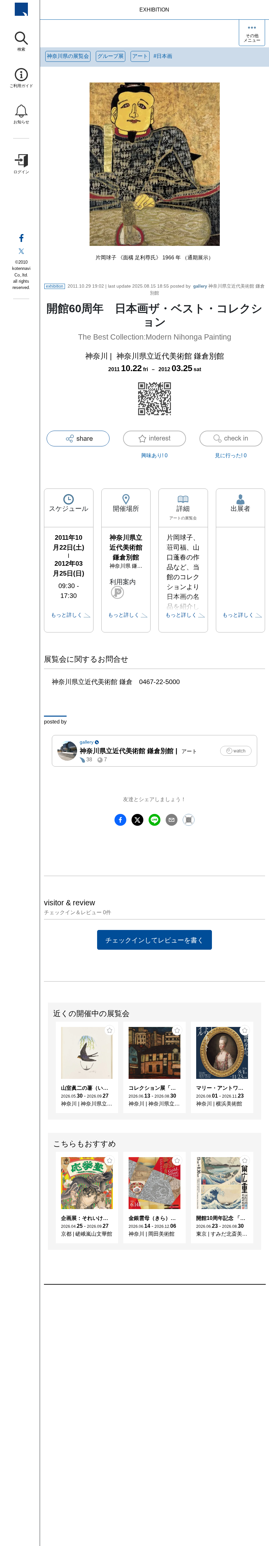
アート (140, 56)
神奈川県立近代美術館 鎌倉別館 (170, 356)
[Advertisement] (154, 1359)
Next (261, 1070)
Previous (48, 1070)
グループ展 (110, 56)
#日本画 (163, 56)
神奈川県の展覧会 (68, 56)
